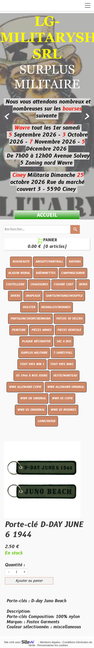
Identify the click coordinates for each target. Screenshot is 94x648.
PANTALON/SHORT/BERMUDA (30, 319)
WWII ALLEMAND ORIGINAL (65, 387)
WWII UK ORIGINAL (33, 398)
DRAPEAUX (33, 296)
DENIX (83, 284)
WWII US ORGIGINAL (31, 410)
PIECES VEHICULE (69, 330)
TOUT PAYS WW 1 (32, 364)
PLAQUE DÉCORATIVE (36, 341)
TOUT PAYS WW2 (61, 364)
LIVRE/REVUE (47, 421)
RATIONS (75, 262)
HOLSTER (29, 307)
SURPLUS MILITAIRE (34, 353)
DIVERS (15, 296)
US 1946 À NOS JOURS (31, 376)
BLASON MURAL (19, 273)
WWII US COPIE (62, 398)
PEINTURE (19, 330)
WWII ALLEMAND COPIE (25, 387)
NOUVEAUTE (21, 262)
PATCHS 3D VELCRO (69, 319)
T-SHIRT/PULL (62, 353)
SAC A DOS (64, 341)
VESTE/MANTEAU (65, 376)
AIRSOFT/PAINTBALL (49, 262)
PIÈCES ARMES (41, 330)
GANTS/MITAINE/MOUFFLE (64, 296)
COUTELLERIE (15, 284)
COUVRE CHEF (63, 284)
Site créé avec (12, 642)
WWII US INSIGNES (63, 410)
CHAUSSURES (39, 284)
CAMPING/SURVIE (73, 273)
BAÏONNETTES (45, 273)
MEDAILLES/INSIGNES (55, 307)
